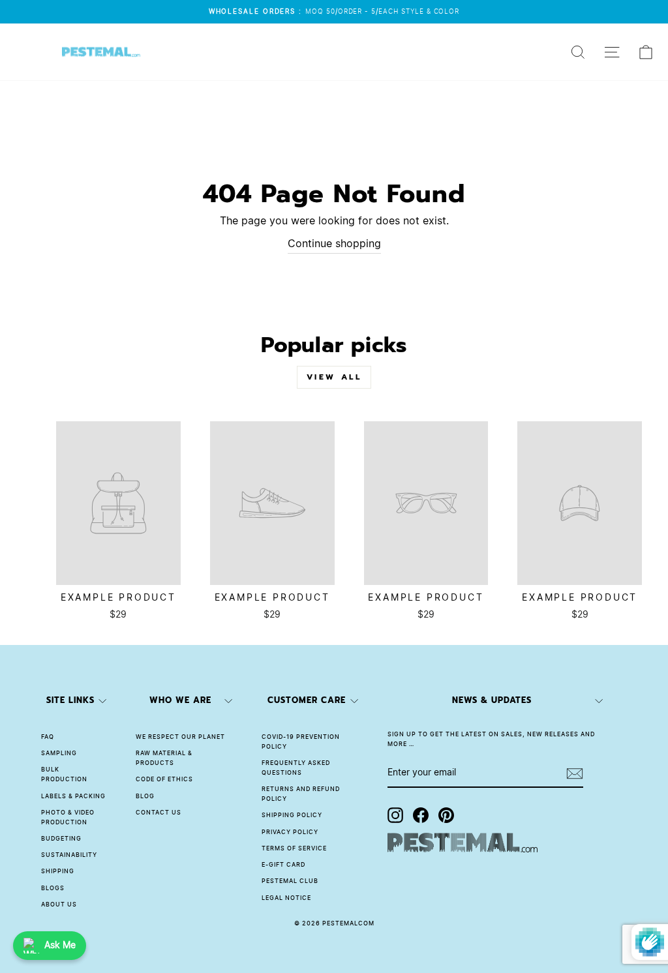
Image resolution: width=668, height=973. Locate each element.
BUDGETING (61, 839)
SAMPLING (59, 753)
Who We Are (180, 700)
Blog (145, 797)
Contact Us (158, 813)
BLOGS (53, 888)
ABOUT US (59, 905)
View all (334, 377)
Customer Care (306, 700)
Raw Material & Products (164, 758)
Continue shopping (334, 244)
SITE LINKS (70, 700)
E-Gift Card (283, 865)
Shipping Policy (292, 815)
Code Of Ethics (164, 780)
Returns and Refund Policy (301, 794)
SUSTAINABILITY (69, 855)
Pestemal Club (290, 881)
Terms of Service (294, 849)
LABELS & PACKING (73, 797)
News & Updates (492, 700)
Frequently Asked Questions (296, 768)
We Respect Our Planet (180, 737)
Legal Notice (286, 898)
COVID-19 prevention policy (301, 742)
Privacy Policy (290, 832)
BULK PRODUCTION (64, 775)
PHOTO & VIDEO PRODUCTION (68, 818)
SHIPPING (57, 872)
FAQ (47, 737)
